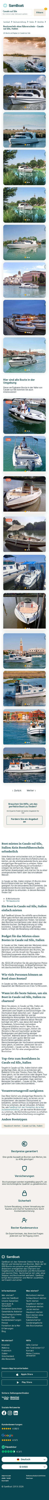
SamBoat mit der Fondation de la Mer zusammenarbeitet (23, 1108)
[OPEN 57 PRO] (24, 573)
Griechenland (8, 1356)
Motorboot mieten (35, 1295)
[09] (24, 92)
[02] (24, 167)
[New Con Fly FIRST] (24, 689)
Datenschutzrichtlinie (35, 1476)
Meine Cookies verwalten (33, 1354)
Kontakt (30, 1350)
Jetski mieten (32, 1309)
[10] (24, 55)
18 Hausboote (13, 901)
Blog (4, 1331)
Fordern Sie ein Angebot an (24, 820)
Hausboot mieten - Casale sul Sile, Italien (23, 1125)
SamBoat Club (8, 1317)
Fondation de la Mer (11, 1325)
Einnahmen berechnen (12, 1309)
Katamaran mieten (34, 1306)
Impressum (6, 1476)
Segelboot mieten (34, 1304)
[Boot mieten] (13, 5)
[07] (24, 242)
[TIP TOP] (24, 766)
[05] (24, 317)
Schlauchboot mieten (36, 1298)
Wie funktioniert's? (35, 1348)
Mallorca (5, 1348)
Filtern (41, 11)
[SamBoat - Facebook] (4, 1413)
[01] (24, 205)
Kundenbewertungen (11, 1320)
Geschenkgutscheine (12, 1314)
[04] (24, 355)
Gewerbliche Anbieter (12, 1311)
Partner (29, 1478)
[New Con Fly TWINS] (24, 727)
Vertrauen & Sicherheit (7, 1305)
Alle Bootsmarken (34, 1325)
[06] (24, 280)
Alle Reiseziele (8, 1359)
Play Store (26, 1382)
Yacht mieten (32, 1301)
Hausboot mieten (34, 1312)
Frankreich (6, 1350)
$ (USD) (23, 1466)
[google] (7, 1435)
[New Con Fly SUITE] (24, 651)
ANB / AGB (6, 1478)
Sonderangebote (34, 1323)
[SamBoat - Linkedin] (15, 1413)
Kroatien (6, 1345)
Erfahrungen (7, 1328)
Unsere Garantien (10, 1301)
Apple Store (27, 1374)
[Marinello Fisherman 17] (24, 612)
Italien (4, 1353)
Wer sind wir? (8, 1295)
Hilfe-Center (32, 1345)
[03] (24, 130)
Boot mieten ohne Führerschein (34, 1316)
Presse (5, 1323)
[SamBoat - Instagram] (9, 1413)
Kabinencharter (33, 1320)
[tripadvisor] (9, 1447)
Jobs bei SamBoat (10, 1298)
